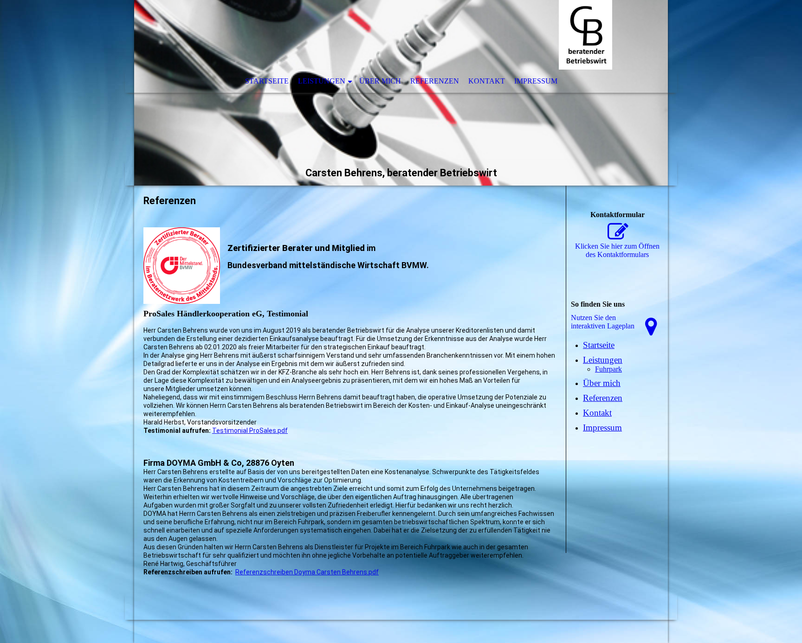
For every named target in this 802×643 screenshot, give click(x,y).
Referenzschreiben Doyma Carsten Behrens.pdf (307, 572)
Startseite (267, 81)
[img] (401, 93)
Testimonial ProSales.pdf (250, 430)
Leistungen (321, 81)
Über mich (380, 81)
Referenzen (434, 81)
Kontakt (486, 81)
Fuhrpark (608, 369)
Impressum (535, 81)
